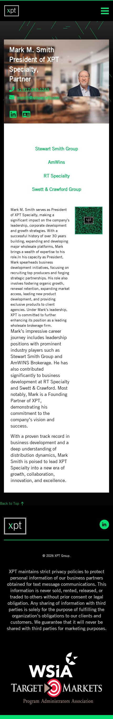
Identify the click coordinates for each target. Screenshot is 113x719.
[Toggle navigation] (105, 8)
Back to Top (10, 503)
